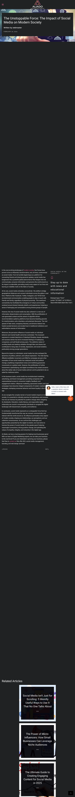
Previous (5, 449)
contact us (12, 441)
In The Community (58, 273)
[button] (3, 4)
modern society (29, 270)
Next (46, 449)
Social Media (56, 272)
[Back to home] (37, 4)
